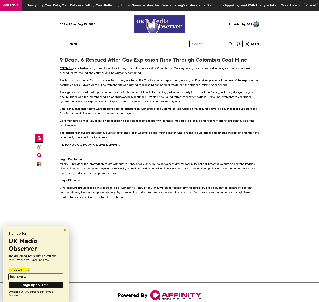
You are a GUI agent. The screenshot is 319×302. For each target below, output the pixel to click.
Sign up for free (36, 285)
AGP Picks (10, 5)
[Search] (230, 44)
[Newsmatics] (39, 163)
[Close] (64, 230)
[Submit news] (39, 138)
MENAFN (67, 68)
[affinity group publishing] (39, 155)
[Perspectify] (39, 147)
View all (311, 5)
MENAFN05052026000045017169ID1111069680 (90, 144)
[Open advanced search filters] (238, 44)
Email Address (19, 270)
